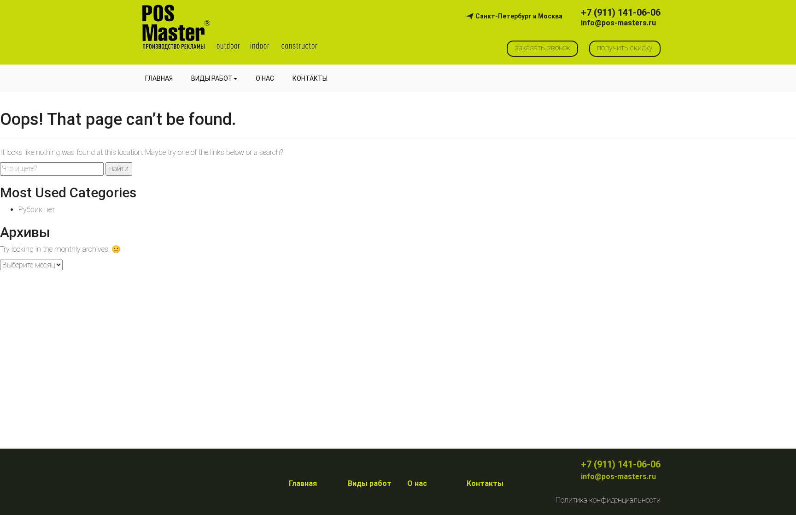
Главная (159, 78)
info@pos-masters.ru (618, 23)
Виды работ (212, 78)
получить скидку (625, 47)
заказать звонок (542, 47)
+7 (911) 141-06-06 (621, 12)
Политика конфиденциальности (608, 500)
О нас (265, 78)
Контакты (310, 78)
